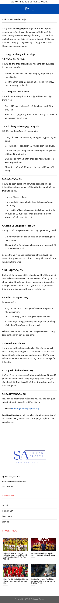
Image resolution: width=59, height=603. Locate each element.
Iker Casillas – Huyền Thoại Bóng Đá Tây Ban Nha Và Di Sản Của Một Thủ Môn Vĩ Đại (43, 581)
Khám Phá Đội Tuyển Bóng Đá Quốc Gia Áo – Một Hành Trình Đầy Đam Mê (15, 581)
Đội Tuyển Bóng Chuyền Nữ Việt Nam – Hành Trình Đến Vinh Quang (43, 554)
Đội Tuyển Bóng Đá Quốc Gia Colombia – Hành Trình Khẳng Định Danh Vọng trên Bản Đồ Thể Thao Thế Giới (15, 556)
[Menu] (3, 8)
